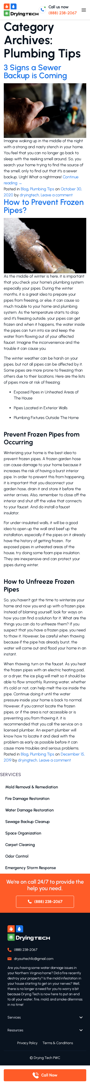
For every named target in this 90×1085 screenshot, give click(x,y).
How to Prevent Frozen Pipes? (44, 206)
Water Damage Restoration (29, 810)
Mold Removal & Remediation (31, 787)
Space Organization (23, 833)
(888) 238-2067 (62, 13)
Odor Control (16, 856)
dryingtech (29, 195)
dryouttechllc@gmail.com (33, 959)
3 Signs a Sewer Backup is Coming (36, 71)
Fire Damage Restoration (27, 798)
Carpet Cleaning (20, 844)
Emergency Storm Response (30, 867)
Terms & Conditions (57, 1043)
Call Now (49, 1075)
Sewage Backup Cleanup (27, 821)
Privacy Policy (27, 1043)
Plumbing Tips (42, 189)
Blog (24, 189)
